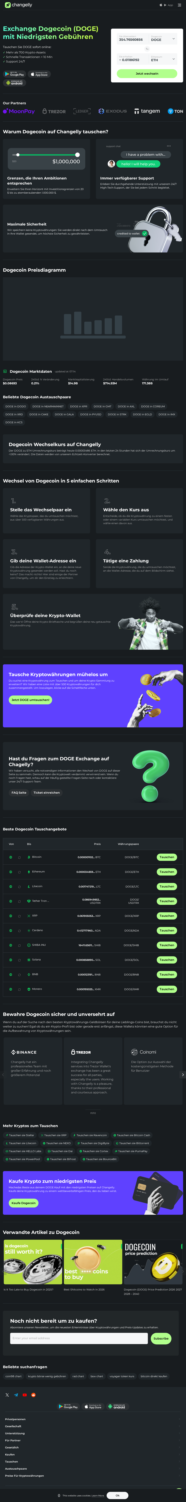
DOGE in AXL (126, 406)
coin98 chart (13, 1376)
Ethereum (38, 871)
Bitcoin (36, 856)
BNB (35, 974)
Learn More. (98, 1495)
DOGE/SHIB (131, 945)
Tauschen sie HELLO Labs (23, 1151)
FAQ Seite (19, 792)
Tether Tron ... (40, 901)
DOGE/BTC (132, 857)
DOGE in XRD (14, 414)
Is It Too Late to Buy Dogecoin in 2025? (28, 1289)
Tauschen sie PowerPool (22, 1159)
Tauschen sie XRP (53, 1135)
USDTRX (95, 902)
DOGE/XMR (131, 989)
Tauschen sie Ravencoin (90, 1135)
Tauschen (167, 857)
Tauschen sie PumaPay (131, 1151)
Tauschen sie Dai (60, 1151)
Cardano (37, 930)
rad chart (78, 1376)
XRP (34, 915)
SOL (98, 960)
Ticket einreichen (47, 792)
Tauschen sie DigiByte (93, 1143)
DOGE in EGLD (142, 414)
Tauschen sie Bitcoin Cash (131, 1135)
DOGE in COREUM (153, 406)
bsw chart (97, 1376)
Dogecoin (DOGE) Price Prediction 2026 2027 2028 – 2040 (153, 1292)
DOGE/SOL (132, 960)
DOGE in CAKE (38, 414)
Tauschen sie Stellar (19, 1135)
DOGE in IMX (167, 414)
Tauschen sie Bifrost (61, 1159)
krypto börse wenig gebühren (47, 1376)
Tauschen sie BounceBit (99, 1159)
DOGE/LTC (132, 886)
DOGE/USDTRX (133, 901)
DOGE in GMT (102, 406)
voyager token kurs (122, 1376)
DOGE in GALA (64, 414)
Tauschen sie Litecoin (20, 1143)
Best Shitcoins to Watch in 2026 (84, 1289)
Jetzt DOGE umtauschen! (30, 700)
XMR (97, 989)
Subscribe (161, 1338)
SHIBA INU (39, 945)
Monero (37, 989)
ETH (98, 872)
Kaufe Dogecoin (24, 1203)
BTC (98, 857)
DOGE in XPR (78, 406)
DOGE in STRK (117, 414)
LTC (98, 886)
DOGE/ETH (132, 872)
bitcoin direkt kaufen (154, 1376)
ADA (97, 930)
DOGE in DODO (15, 406)
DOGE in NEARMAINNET (48, 406)
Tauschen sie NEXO (57, 1143)
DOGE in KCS (14, 422)
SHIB (97, 945)
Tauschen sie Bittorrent (132, 1143)
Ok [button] (118, 1495)
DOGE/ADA (131, 930)
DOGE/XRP (132, 916)
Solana (36, 959)
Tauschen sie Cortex (93, 1151)
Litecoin (37, 886)
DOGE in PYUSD (90, 414)
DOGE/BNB (131, 974)
